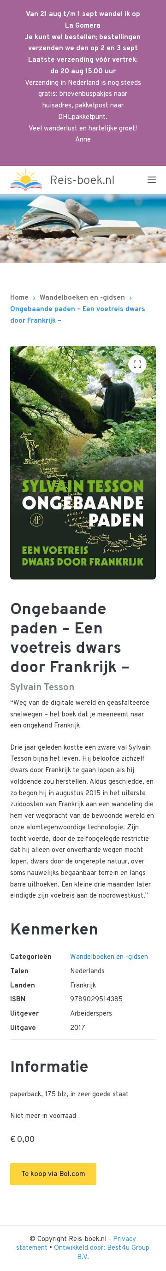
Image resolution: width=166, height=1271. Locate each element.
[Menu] (152, 180)
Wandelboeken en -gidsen (109, 957)
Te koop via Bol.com (53, 1174)
